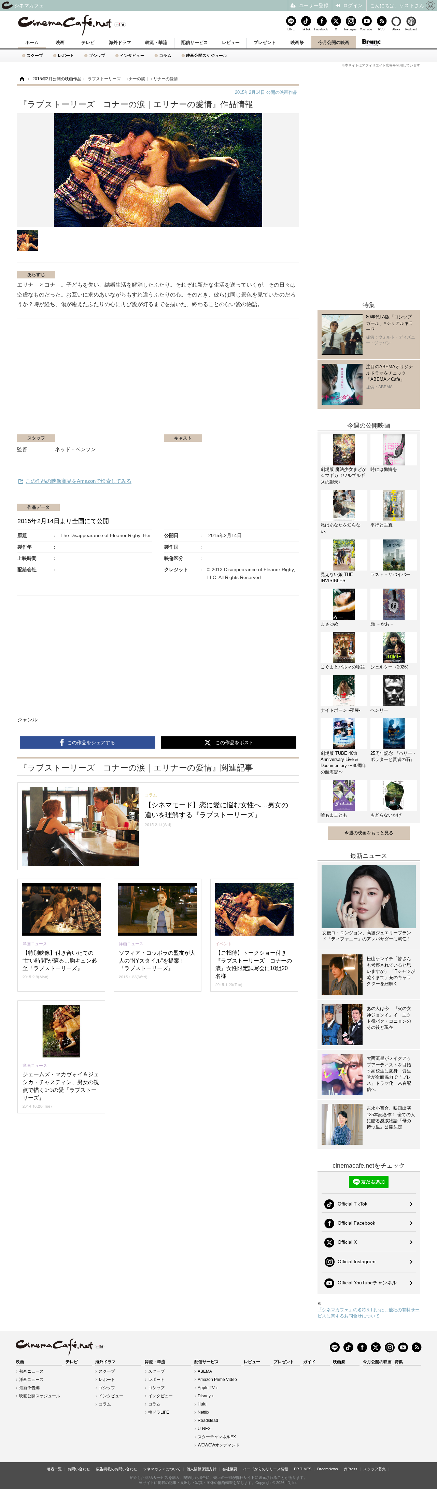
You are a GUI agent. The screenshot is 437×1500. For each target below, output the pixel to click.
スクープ (35, 55)
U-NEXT (205, 1428)
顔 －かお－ (382, 623)
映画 (60, 42)
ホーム (32, 42)
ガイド (309, 1361)
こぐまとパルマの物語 (343, 666)
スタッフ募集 (374, 1469)
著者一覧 (54, 1469)
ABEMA (205, 1371)
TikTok (306, 29)
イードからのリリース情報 (265, 1469)
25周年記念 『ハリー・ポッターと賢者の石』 (393, 756)
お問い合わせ (79, 1469)
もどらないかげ (385, 815)
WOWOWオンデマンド (219, 1445)
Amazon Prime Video (217, 1379)
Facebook (321, 29)
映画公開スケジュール (206, 55)
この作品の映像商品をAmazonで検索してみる (78, 481)
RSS (381, 29)
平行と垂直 (381, 525)
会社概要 (229, 1469)
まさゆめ (329, 623)
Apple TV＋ (208, 1387)
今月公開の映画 (333, 42)
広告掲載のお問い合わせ (116, 1469)
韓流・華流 (156, 42)
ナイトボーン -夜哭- (340, 710)
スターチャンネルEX (217, 1436)
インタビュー (132, 55)
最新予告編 (29, 1387)
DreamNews (327, 1469)
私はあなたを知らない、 (341, 528)
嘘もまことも (334, 815)
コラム (165, 55)
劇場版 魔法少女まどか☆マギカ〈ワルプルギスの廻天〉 (343, 475)
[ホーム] (21, 79)
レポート (66, 55)
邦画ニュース (31, 1371)
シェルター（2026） (390, 666)
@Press (350, 1469)
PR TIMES (302, 1469)
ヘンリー (379, 710)
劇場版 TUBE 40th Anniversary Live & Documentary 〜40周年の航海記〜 (343, 763)
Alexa (396, 29)
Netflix (203, 1412)
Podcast (411, 29)
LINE (291, 29)
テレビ (88, 42)
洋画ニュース (31, 1379)
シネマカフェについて (162, 1469)
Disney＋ (206, 1396)
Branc (371, 42)
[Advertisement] (98, 380)
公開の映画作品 (266, 92)
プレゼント (265, 42)
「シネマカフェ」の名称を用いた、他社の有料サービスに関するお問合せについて (369, 1312)
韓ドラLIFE (158, 1412)
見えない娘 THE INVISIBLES (337, 577)
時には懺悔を (383, 469)
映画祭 (297, 42)
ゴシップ (97, 55)
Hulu (202, 1404)
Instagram (351, 29)
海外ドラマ (120, 42)
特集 (399, 1361)
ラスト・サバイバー (390, 574)
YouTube (366, 29)
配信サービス (194, 42)
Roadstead (208, 1420)
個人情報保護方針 (201, 1469)
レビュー (231, 42)
